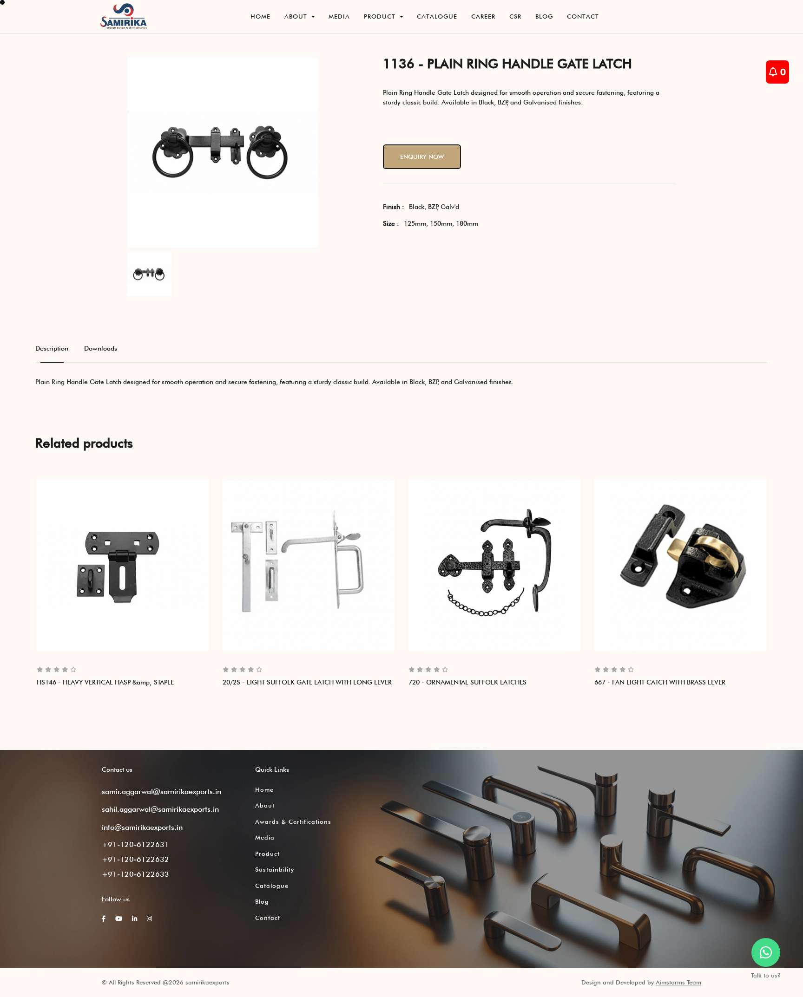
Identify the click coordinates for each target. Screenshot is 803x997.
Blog (262, 901)
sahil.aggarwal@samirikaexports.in (160, 809)
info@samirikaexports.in (142, 827)
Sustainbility (274, 869)
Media (265, 837)
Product (267, 853)
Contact (267, 917)
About (265, 805)
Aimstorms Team (678, 982)
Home (264, 789)
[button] (299, 16)
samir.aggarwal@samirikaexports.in (161, 791)
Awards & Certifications (293, 821)
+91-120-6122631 (135, 844)
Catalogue (272, 885)
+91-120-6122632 (135, 859)
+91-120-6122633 (135, 874)
